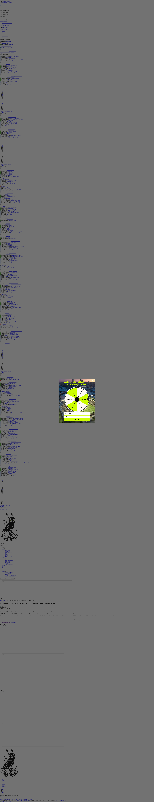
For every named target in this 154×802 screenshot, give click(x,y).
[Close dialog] (93, 381)
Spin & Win (77, 420)
